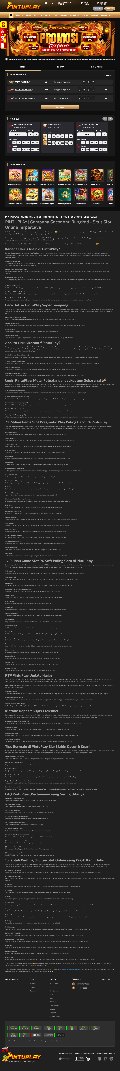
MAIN (17, 175)
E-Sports (94, 15)
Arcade (85, 15)
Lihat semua (60, 107)
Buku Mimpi (97, 66)
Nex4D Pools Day (23, 89)
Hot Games (26, 15)
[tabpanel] (60, 38)
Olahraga (63, 15)
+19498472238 (81, 988)
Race (55, 15)
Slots (36, 15)
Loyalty (32, 987)
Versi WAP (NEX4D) (103, 3)
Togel (17, 15)
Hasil (22, 66)
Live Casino (45, 15)
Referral (33, 991)
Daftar (110, 8)
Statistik (108, 75)
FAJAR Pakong (21, 82)
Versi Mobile (86, 3)
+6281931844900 (82, 984)
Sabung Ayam (106, 15)
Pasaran (60, 66)
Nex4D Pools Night (24, 98)
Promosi (33, 984)
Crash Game (74, 15)
